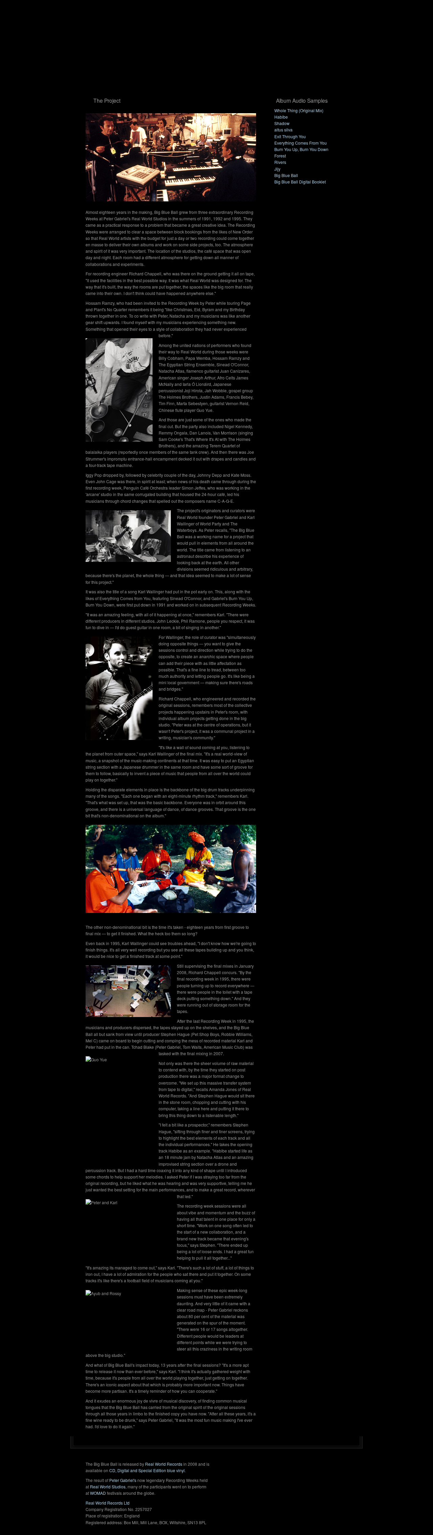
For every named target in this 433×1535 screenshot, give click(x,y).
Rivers (280, 162)
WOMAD (98, 1493)
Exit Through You (290, 136)
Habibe (281, 117)
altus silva (283, 129)
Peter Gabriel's (122, 1480)
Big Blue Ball (286, 175)
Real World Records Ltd (108, 1503)
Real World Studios (108, 1486)
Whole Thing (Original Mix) (298, 110)
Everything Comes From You (300, 143)
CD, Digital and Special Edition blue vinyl (147, 1470)
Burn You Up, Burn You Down (301, 149)
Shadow (282, 123)
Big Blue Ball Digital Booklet (300, 181)
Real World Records (163, 1464)
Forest (280, 155)
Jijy (277, 169)
